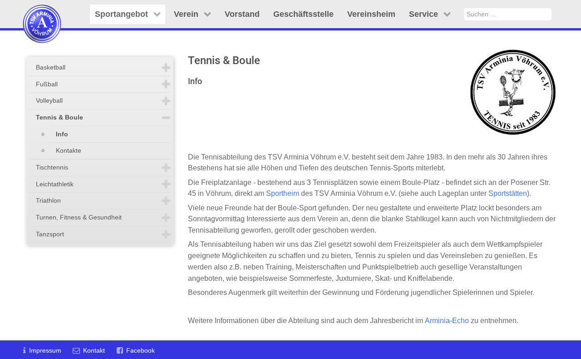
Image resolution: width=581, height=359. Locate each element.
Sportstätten (507, 193)
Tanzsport (50, 234)
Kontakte (68, 150)
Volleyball (49, 100)
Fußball (47, 84)
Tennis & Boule (59, 117)
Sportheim (282, 193)
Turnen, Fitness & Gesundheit (79, 217)
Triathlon (48, 200)
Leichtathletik (55, 184)
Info (62, 134)
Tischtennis (52, 167)
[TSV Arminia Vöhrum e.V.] (42, 12)
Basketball (50, 67)
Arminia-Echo (447, 320)
